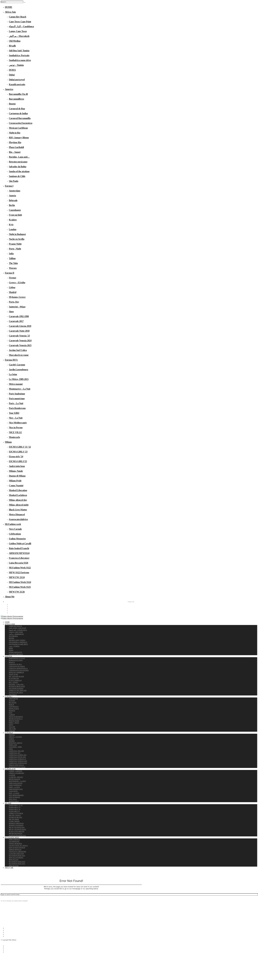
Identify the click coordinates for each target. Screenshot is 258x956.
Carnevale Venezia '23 (19, 335)
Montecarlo (14, 437)
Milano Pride (15, 480)
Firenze (12, 277)
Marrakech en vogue (19, 355)
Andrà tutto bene (17, 466)
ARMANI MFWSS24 (19, 553)
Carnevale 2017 (16, 321)
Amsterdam (14, 190)
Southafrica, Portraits (19, 55)
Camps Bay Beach (17, 16)
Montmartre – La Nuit (19, 388)
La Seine (13, 374)
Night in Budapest (17, 234)
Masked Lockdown (18, 495)
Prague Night (15, 244)
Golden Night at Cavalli (20, 543)
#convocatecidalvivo (18, 519)
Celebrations (15, 533)
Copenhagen (15, 210)
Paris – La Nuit (16, 403)
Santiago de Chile (17, 176)
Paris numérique (17, 398)
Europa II (9, 273)
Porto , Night (15, 248)
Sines (11, 311)
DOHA (12, 70)
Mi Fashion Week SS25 (20, 587)
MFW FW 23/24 (17, 577)
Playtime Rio (15, 142)
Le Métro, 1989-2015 (19, 379)
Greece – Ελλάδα (17, 282)
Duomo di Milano (17, 475)
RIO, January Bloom (19, 137)
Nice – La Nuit (15, 417)
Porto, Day (14, 302)
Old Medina (14, 41)
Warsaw (13, 268)
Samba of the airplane (19, 171)
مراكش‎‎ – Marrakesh (19, 36)
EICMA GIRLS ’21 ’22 (20, 446)
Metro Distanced (17, 514)
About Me (9, 596)
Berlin (12, 205)
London (12, 229)
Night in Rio (14, 132)
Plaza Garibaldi (16, 147)
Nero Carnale (15, 529)
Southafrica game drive (20, 60)
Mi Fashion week (13, 524)
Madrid (12, 292)
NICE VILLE (15, 432)
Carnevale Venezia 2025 (20, 345)
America (9, 89)
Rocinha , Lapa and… (19, 157)
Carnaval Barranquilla (20, 118)
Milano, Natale (16, 471)
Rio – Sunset (14, 152)
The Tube (13, 263)
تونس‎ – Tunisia (16, 65)
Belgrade (13, 200)
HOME (8, 7)
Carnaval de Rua (17, 108)
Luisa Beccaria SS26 (18, 562)
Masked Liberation (18, 490)
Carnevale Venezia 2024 (20, 340)
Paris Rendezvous (17, 408)
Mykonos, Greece (17, 297)
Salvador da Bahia (17, 166)
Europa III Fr (11, 359)
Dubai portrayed (17, 79)
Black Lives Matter (18, 509)
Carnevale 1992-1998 (19, 316)
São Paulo (13, 181)
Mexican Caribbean (18, 128)
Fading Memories (17, 538)
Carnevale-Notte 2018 (19, 331)
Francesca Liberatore (19, 558)
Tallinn (12, 258)
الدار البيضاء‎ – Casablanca (21, 26)
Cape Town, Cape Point (20, 21)
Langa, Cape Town (18, 31)
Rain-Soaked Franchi (19, 548)
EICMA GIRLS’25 (18, 461)
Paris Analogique (17, 393)
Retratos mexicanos (18, 161)
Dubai (12, 74)
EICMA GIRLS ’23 (18, 451)
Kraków (13, 219)
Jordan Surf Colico (18, 350)
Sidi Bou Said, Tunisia (19, 50)
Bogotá (12, 103)
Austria (12, 195)
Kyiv (11, 224)
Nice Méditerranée (18, 422)
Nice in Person (15, 427)
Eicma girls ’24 (16, 456)
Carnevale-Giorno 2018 (20, 326)
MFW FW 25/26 (17, 591)
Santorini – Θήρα (17, 306)
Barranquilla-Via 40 (18, 94)
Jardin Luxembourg (18, 369)
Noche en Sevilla (16, 239)
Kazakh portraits (17, 84)
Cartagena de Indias (18, 113)
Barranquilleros (16, 99)
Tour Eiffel (14, 413)
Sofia (11, 253)
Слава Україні (16, 485)
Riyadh (12, 45)
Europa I (9, 186)
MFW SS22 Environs (19, 572)
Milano (8, 442)
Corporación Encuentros (20, 123)
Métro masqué (16, 384)
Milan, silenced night (18, 504)
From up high (15, 215)
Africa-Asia (10, 12)
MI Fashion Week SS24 (20, 582)
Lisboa (12, 287)
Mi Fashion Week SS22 (20, 567)
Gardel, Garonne (17, 364)
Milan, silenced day (18, 500)
